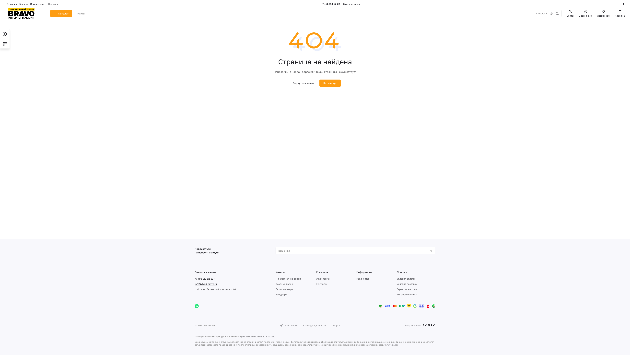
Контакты (321, 284)
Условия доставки (407, 284)
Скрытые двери (284, 289)
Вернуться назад (303, 83)
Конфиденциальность (314, 325)
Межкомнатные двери (288, 278)
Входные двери (284, 284)
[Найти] (557, 13)
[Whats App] (197, 306)
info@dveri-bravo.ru (206, 284)
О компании (323, 278)
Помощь (402, 272)
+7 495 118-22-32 (330, 3)
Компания (322, 272)
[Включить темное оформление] (623, 4)
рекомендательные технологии (258, 336)
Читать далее (391, 344)
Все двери (281, 294)
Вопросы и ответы (407, 294)
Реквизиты (362, 278)
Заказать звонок (351, 4)
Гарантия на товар (407, 289)
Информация (364, 272)
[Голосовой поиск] (551, 13)
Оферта (336, 325)
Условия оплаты (406, 278)
